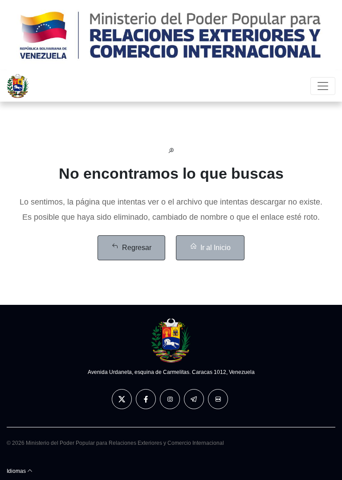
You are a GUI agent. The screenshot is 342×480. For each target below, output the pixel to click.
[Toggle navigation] (322, 86)
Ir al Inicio (215, 247)
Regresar (136, 247)
